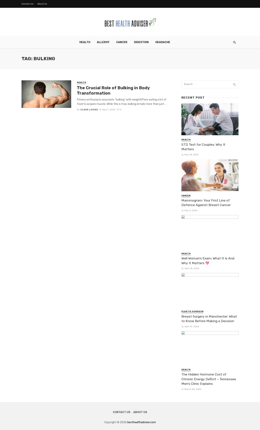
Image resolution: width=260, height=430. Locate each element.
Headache (162, 42)
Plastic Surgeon (192, 311)
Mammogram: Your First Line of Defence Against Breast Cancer (206, 202)
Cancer (121, 42)
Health (84, 42)
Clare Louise (89, 109)
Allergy (103, 42)
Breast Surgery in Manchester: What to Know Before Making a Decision (209, 319)
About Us (42, 3)
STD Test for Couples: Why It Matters (203, 147)
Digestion (141, 42)
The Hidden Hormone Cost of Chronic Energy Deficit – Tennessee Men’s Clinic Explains (208, 379)
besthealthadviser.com (141, 422)
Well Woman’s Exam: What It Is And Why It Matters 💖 (207, 260)
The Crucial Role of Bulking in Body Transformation (113, 90)
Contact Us (28, 3)
